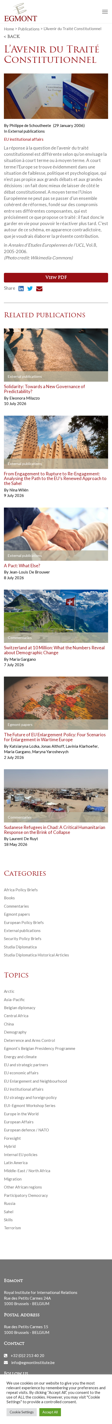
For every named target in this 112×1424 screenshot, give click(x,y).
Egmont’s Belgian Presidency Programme (39, 1048)
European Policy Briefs (24, 922)
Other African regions (23, 1187)
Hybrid (10, 1146)
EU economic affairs (21, 1072)
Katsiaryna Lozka (24, 746)
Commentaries (16, 906)
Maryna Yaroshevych (50, 751)
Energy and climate (20, 1056)
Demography (15, 1032)
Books (9, 897)
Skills (8, 1219)
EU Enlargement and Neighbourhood (35, 1081)
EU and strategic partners (26, 1064)
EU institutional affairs (23, 139)
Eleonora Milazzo (24, 398)
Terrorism (12, 1227)
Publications (29, 28)
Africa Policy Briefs (21, 889)
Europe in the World (21, 1113)
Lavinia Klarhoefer (82, 746)
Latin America (16, 1162)
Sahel (8, 1211)
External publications (26, 131)
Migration (13, 1179)
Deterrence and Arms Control (29, 1040)
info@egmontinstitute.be (33, 1362)
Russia (9, 1203)
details (16, 377)
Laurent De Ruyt (23, 838)
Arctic (9, 991)
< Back (12, 37)
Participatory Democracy (26, 1195)
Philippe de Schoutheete (30, 125)
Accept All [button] (50, 1412)
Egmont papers (17, 914)
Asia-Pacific (14, 999)
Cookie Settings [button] (22, 1412)
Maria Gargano (22, 659)
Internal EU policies (21, 1154)
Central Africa (16, 1015)
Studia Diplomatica (20, 946)
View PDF (56, 278)
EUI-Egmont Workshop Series (29, 1105)
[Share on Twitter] (30, 289)
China (9, 1024)
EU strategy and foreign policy (30, 1097)
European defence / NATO (26, 1130)
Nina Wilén (18, 490)
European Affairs (19, 1121)
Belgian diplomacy (19, 1007)
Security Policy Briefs (22, 938)
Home (9, 28)
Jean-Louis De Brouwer (29, 572)
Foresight (12, 1138)
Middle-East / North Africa (27, 1170)
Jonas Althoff (53, 746)
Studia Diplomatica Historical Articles (36, 955)
